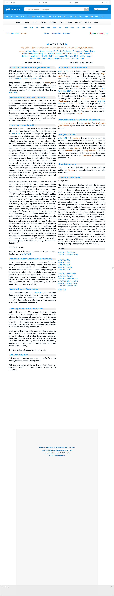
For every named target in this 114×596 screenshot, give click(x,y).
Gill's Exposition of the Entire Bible (26, 309)
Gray (74, 54)
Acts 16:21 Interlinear (66, 252)
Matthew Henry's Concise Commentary (28, 97)
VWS (72, 58)
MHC (76, 56)
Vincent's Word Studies (70, 177)
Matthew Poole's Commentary (24, 289)
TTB (67, 58)
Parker (32, 58)
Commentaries (15, 33)
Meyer (89, 56)
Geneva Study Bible (19, 355)
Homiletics (34, 56)
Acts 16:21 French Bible (67, 283)
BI (54, 51)
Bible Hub (62, 290)
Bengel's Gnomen (67, 134)
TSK (82, 58)
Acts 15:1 (28, 78)
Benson (49, 51)
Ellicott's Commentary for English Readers (30, 67)
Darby (92, 51)
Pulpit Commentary (68, 164)
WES (77, 58)
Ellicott (26, 54)
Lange (61, 56)
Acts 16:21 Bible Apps (67, 274)
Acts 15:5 (101, 101)
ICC (41, 56)
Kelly (51, 56)
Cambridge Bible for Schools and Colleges (79, 120)
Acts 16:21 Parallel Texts (68, 255)
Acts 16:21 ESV (64, 265)
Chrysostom (77, 51)
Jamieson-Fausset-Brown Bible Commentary (31, 259)
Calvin (59, 51)
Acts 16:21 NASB (65, 267)
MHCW (82, 56)
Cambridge (67, 51)
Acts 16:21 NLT (64, 262)
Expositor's (34, 54)
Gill (70, 54)
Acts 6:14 (20, 78)
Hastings (24, 56)
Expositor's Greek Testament (73, 67)
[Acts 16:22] (111, 273)
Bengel (42, 51)
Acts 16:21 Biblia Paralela (68, 278)
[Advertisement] (57, 415)
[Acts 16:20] (3, 273)
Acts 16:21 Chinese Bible (68, 281)
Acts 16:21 (63, 71)
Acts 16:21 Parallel (65, 276)
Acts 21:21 (37, 78)
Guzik (80, 54)
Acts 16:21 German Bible (67, 286)
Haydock (87, 54)
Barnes (35, 51)
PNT (38, 58)
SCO (62, 58)
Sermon (57, 58)
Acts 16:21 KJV (64, 270)
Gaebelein (59, 54)
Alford (28, 51)
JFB (45, 56)
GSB (66, 54)
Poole (43, 58)
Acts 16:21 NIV (64, 260)
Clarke (86, 51)
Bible (8, 33)
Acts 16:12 (13, 92)
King (55, 56)
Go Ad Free (5, 587)
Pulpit (50, 58)
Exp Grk (51, 54)
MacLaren (69, 56)
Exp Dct (43, 54)
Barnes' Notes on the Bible (22, 125)
